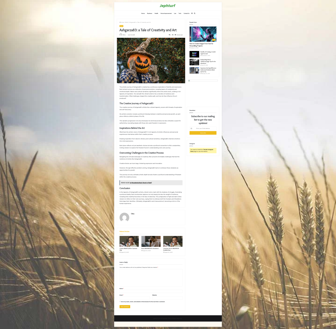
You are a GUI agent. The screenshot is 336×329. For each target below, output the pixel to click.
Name (122, 288)
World (126, 22)
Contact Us (186, 13)
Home (143, 13)
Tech (180, 13)
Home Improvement (166, 13)
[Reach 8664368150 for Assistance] (151, 241)
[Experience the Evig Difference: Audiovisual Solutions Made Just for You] (194, 70)
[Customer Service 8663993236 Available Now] (173, 241)
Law (175, 13)
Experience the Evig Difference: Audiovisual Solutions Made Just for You (208, 69)
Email (122, 295)
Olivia (132, 214)
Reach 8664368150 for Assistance (150, 248)
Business (149, 13)
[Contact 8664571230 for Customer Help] (129, 241)
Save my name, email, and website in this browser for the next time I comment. (143, 301)
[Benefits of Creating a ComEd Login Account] (194, 54)
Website (154, 295)
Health (156, 13)
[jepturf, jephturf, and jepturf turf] (168, 6)
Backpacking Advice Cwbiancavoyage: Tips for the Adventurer (208, 61)
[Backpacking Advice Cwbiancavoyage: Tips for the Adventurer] (194, 62)
